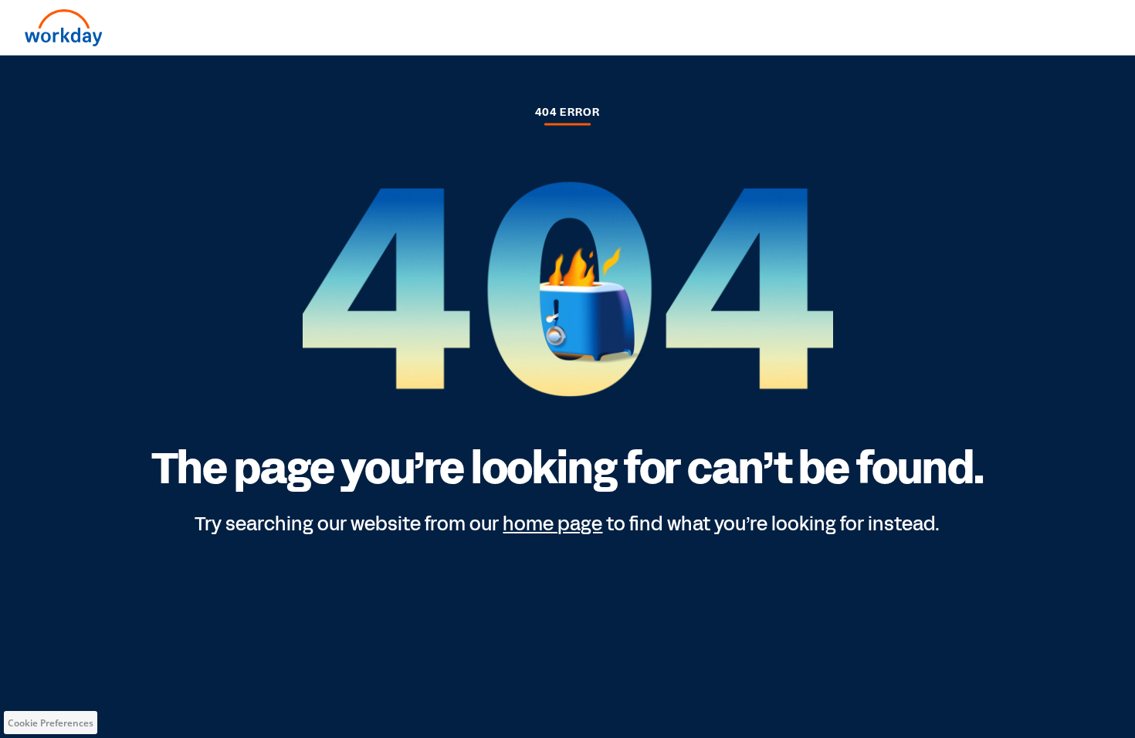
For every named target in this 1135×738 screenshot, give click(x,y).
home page (552, 523)
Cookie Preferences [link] (50, 723)
